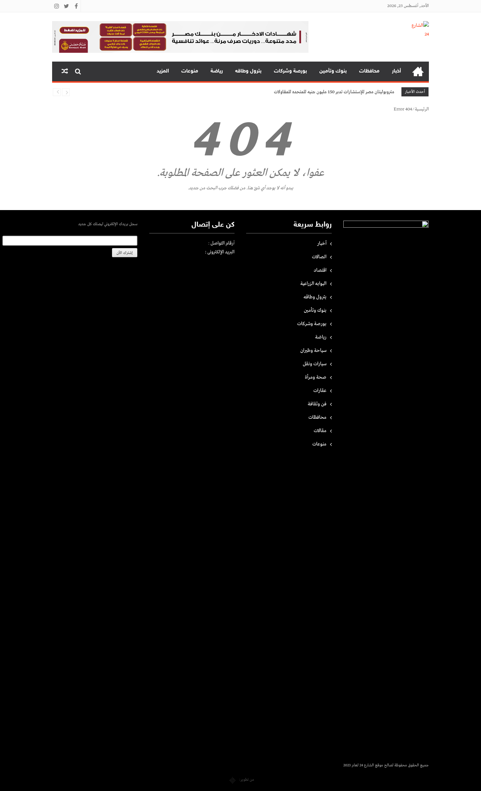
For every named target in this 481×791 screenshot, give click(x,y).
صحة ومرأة (315, 377)
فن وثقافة (317, 404)
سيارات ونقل (314, 364)
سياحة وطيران (313, 350)
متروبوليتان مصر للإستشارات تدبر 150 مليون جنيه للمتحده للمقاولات (334, 92)
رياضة (217, 71)
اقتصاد (320, 270)
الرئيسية (418, 71)
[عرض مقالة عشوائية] (65, 71)
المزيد (163, 71)
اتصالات (319, 257)
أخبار (396, 71)
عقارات (319, 390)
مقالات (320, 431)
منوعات (189, 71)
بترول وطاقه (248, 71)
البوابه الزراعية (313, 283)
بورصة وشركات (290, 71)
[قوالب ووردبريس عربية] (232, 779)
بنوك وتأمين (333, 71)
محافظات (369, 71)
